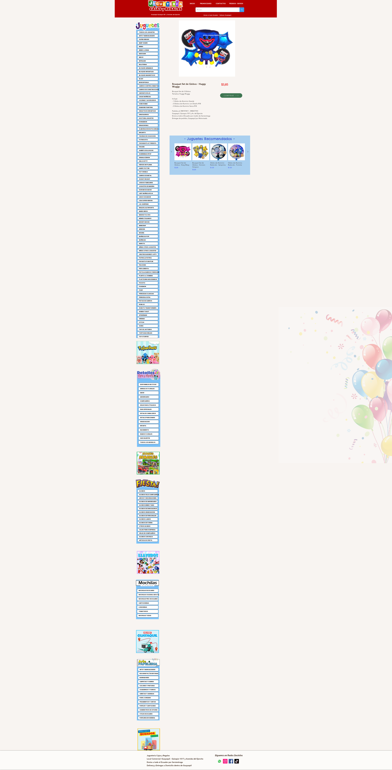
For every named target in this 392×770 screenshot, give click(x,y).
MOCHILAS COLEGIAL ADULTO (148, 595)
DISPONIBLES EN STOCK (148, 384)
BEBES (141, 46)
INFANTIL (143, 426)
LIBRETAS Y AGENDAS (147, 694)
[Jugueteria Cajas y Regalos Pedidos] (219, 761)
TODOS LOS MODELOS (147, 442)
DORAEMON (143, 122)
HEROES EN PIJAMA (145, 165)
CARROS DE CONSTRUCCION (148, 89)
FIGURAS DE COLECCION (147, 136)
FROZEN (141, 147)
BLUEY (141, 79)
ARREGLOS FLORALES (147, 389)
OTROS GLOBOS (144, 526)
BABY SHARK (143, 43)
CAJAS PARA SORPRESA (147, 530)
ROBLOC (142, 304)
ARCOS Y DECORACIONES (147, 498)
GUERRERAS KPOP (145, 154)
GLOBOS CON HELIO (146, 537)
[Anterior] (171, 151)
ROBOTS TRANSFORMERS (147, 308)
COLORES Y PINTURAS (147, 686)
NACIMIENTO (144, 430)
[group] (209, 157)
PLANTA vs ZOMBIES (146, 276)
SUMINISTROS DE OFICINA (148, 710)
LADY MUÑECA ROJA (146, 193)
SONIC (141, 326)
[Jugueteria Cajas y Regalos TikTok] (236, 761)
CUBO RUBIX (143, 104)
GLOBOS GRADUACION (147, 512)
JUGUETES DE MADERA (146, 186)
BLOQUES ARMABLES (146, 68)
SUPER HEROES (144, 39)
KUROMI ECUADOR (145, 190)
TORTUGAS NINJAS (145, 333)
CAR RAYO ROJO (144, 93)
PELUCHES (142, 265)
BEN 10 (141, 57)
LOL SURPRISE (144, 204)
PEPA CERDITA (144, 269)
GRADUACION (145, 422)
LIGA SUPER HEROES (146, 201)
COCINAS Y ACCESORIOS (147, 100)
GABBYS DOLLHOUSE (146, 150)
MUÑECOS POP (144, 236)
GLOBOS (142, 491)
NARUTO (142, 244)
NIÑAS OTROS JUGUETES (147, 247)
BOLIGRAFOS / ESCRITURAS (149, 674)
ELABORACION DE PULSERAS (148, 129)
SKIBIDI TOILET (144, 312)
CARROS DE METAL (145, 175)
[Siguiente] (248, 151)
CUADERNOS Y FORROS (148, 690)
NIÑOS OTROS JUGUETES (147, 251)
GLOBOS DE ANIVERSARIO (148, 502)
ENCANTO (142, 132)
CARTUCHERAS (144, 603)
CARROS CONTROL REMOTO (148, 86)
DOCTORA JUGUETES (146, 118)
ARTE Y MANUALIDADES (147, 36)
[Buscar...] (241, 9)
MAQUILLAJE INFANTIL (146, 208)
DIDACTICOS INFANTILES (147, 111)
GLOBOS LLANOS (145, 519)
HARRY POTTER (144, 168)
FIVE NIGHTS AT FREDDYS (147, 143)
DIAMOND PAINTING (146, 107)
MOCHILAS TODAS (145, 615)
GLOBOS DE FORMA (145, 523)
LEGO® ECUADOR (145, 197)
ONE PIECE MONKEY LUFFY (148, 254)
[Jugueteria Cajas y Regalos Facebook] (231, 761)
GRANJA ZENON (144, 158)
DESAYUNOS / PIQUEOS (148, 405)
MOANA (141, 233)
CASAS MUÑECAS (145, 97)
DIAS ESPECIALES (146, 409)
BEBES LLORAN (144, 50)
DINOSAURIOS (144, 115)
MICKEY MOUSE (144, 222)
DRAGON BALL (144, 125)
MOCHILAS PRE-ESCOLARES (148, 599)
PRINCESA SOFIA (144, 297)
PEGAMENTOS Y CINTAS (148, 702)
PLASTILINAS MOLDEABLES (148, 279)
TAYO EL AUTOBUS (145, 329)
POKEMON (142, 286)
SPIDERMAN (143, 315)
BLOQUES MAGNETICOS (147, 75)
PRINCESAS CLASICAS (146, 294)
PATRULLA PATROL (145, 258)
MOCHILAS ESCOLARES (146, 590)
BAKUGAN (142, 54)
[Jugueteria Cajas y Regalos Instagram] (225, 761)
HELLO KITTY (143, 161)
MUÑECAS (142, 240)
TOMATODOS (143, 611)
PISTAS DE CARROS (145, 301)
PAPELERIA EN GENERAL (147, 718)
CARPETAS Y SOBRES (147, 682)
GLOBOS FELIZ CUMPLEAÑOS (148, 495)
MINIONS (142, 229)
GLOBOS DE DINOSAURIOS (148, 509)
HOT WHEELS (143, 172)
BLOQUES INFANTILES (146, 72)
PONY (141, 290)
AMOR (142, 393)
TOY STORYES (144, 337)
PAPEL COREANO (145, 698)
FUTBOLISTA (143, 140)
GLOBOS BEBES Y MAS (146, 505)
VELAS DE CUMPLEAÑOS (147, 533)
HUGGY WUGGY (144, 179)
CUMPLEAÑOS (145, 401)
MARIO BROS (143, 211)
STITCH (141, 322)
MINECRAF (142, 226)
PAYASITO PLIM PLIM (146, 261)
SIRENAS (142, 319)
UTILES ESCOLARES (146, 714)
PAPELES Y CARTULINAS (148, 706)
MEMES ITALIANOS (145, 218)
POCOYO (142, 283)
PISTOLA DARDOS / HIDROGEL (148, 272)
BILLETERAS (143, 64)
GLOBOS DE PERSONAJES (147, 516)
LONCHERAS (143, 607)
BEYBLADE (142, 61)
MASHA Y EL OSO (144, 215)
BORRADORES (144, 678)
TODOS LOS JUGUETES (147, 32)
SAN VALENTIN (145, 438)
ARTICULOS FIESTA (145, 540)
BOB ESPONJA (144, 82)
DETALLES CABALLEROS (148, 413)
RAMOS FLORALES (146, 434)
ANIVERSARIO (144, 397)
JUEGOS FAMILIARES (146, 183)
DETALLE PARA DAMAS (147, 418)
